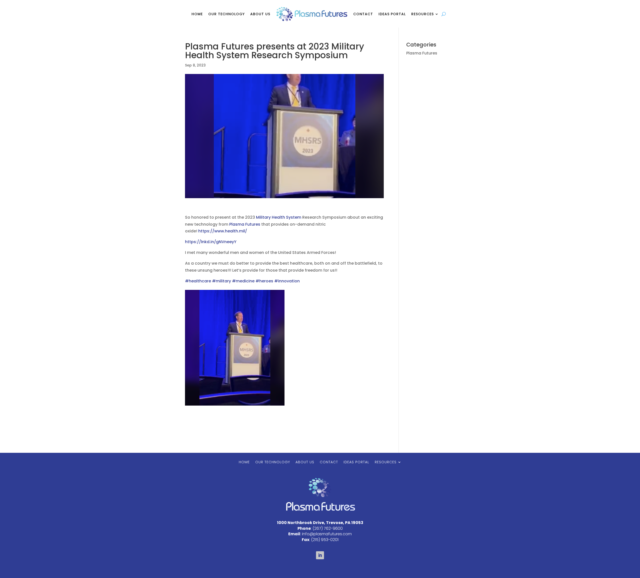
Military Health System (278, 217)
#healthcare (198, 281)
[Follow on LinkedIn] (320, 555)
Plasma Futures (244, 224)
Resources (422, 13)
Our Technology (226, 13)
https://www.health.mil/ (222, 231)
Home (197, 13)
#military (221, 281)
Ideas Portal (392, 13)
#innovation (287, 281)
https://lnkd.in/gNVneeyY (210, 242)
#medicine (243, 281)
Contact (363, 13)
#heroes (264, 281)
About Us (260, 13)
